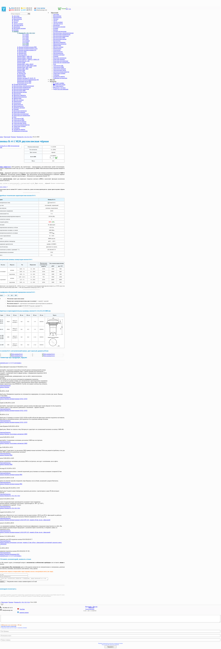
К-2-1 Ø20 (26, 37)
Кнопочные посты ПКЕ (24, 81)
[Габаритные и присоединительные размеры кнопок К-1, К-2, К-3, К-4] (54, 347)
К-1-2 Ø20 (26, 36)
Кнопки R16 (22, 53)
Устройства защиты (59, 76)
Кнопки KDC (21, 75)
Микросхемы (57, 45)
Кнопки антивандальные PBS (28, 47)
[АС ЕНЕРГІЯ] (4, 11)
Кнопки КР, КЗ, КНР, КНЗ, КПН (27, 65)
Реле (54, 64)
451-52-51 (15, 8)
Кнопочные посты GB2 (24, 83)
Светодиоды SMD (58, 67)
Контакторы (56, 40)
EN (67, 9)
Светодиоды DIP (58, 65)
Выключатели (57, 17)
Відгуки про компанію (61, 89)
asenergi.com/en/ (24, 612)
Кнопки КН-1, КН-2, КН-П (25, 64)
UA (70, 9)
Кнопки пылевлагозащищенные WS (28, 79)
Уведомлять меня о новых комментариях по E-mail (22, 581)
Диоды (55, 20)
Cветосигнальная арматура (61, 72)
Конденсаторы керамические (61, 34)
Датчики (55, 19)
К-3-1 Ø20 (26, 39)
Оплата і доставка (60, 87)
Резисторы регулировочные (61, 62)
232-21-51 (27, 8)
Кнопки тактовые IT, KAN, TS (26, 78)
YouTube (22, 609)
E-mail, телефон (59, 83)
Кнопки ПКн (21, 72)
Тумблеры (56, 75)
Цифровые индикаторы (60, 78)
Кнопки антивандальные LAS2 (28, 48)
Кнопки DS (22, 73)
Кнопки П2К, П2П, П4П (24, 67)
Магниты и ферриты (59, 42)
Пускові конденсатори (59, 31)
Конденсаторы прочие (59, 39)
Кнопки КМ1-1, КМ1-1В (24, 56)
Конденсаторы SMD (59, 37)
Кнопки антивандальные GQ (27, 50)
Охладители (56, 50)
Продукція (54, 12)
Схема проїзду (40, 8)
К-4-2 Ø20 (26, 45)
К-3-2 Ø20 (26, 42)
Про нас (95, 606)
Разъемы (55, 56)
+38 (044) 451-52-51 (7, 607)
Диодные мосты (58, 23)
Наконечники (57, 48)
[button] (61, 8)
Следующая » (17, 363)
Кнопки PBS (23, 51)
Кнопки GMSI (21, 76)
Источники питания (59, 26)
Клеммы (55, 28)
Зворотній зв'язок (60, 84)
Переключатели (58, 51)
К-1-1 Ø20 (26, 34)
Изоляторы (56, 25)
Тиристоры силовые (59, 73)
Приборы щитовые (58, 54)
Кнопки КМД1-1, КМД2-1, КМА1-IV (28, 59)
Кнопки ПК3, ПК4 (22, 69)
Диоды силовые (58, 22)
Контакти (53, 81)
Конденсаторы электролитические (63, 33)
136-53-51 (15, 10)
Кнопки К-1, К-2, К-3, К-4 (27, 33)
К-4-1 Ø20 (26, 44)
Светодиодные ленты (59, 70)
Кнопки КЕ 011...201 (23, 61)
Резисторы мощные (59, 59)
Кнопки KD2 (23, 55)
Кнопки (55, 30)
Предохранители (58, 53)
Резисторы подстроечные (60, 61)
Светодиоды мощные (59, 68)
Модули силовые (58, 47)
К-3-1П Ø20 (26, 41)
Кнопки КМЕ (21, 62)
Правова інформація (89, 609)
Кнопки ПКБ (21, 70)
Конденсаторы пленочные (61, 36)
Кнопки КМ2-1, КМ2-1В (24, 58)
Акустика (56, 14)
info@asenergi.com (41, 10)
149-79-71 (27, 10)
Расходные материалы (59, 58)
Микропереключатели (59, 44)
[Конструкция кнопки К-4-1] (16, 354)
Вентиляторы (57, 16)
